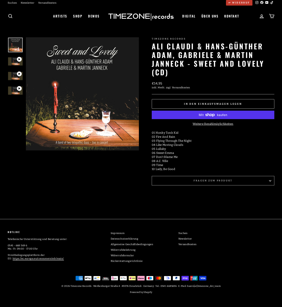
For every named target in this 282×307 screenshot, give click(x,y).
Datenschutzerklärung (124, 238)
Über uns (210, 16)
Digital (189, 16)
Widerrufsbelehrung (123, 249)
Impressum (118, 233)
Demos (94, 16)
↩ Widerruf (239, 2)
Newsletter (27, 2)
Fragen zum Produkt (213, 180)
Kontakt (231, 16)
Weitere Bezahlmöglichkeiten (213, 124)
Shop (77, 16)
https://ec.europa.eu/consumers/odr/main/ (38, 258)
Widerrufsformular (122, 255)
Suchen (12, 2)
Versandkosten (47, 2)
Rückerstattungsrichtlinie (127, 261)
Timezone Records (169, 38)
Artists (60, 16)
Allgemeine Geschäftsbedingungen (132, 244)
